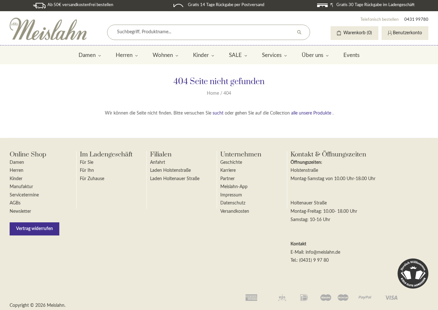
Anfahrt (157, 162)
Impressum (231, 195)
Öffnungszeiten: (306, 162)
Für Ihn (87, 170)
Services (272, 55)
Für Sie (86, 162)
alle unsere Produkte (311, 113)
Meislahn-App (234, 187)
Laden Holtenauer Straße (174, 179)
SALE (235, 55)
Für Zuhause (92, 179)
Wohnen (163, 55)
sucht (218, 113)
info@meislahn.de (323, 252)
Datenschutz (232, 203)
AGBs (15, 203)
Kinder (201, 55)
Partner (227, 179)
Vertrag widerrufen (34, 229)
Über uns (312, 55)
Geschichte (231, 162)
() (357, 33)
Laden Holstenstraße (170, 170)
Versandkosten (234, 211)
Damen (87, 55)
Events (351, 55)
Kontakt (298, 244)
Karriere (228, 170)
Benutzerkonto (407, 33)
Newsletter (20, 211)
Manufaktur (21, 187)
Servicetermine (24, 195)
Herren (124, 55)
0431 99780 (416, 20)
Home (213, 93)
